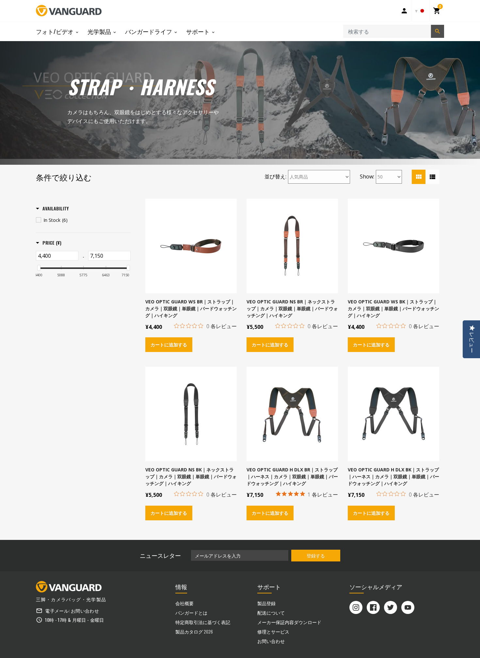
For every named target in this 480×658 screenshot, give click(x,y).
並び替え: (275, 176)
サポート (198, 31)
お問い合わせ (85, 610)
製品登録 (266, 603)
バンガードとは (191, 612)
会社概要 (184, 603)
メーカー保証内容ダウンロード (289, 622)
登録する (316, 555)
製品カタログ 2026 (194, 631)
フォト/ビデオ (55, 31)
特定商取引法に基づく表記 (202, 622)
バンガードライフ (149, 31)
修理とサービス (273, 631)
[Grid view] (418, 177)
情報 (181, 586)
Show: (367, 176)
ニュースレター (160, 555)
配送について (271, 612)
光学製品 (100, 31)
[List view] (432, 177)
